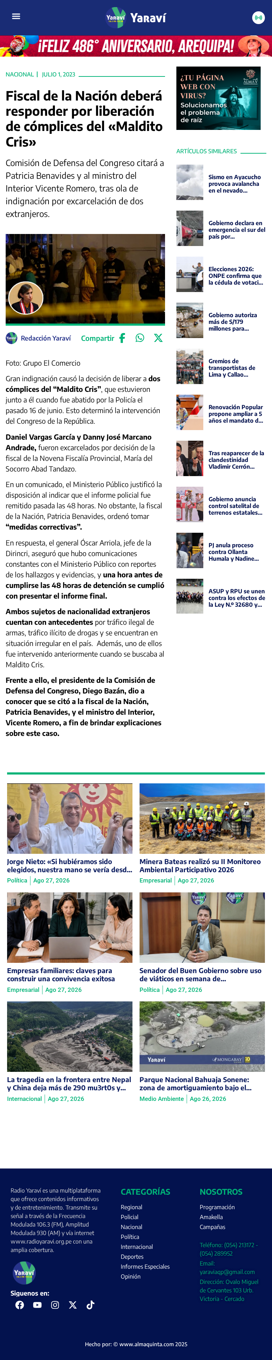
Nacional (20, 74)
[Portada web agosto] (136, 54)
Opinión (131, 1276)
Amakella (211, 1217)
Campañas (212, 1226)
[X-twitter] (72, 1305)
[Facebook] (122, 338)
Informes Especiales (145, 1266)
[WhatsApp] (140, 338)
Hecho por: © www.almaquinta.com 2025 (136, 1344)
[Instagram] (55, 1305)
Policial (129, 1217)
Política (130, 1236)
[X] (158, 338)
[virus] (218, 127)
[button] (16, 16)
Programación (217, 1207)
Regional (131, 1207)
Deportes (132, 1256)
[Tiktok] (90, 1305)
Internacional (137, 1246)
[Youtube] (37, 1305)
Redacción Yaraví (46, 338)
